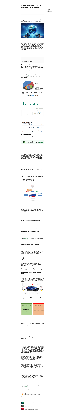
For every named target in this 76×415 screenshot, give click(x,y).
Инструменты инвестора (50, 11)
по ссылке (26, 386)
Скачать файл (41, 142)
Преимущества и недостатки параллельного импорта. (27, 61)
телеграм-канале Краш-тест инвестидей (29, 388)
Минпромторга (26, 238)
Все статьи (49, 9)
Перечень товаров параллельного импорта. (26, 60)
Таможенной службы (26, 75)
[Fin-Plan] (23, 0)
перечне (28, 234)
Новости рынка (49, 10)
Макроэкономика (23, 13)
